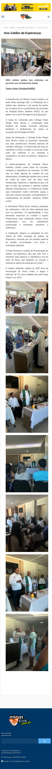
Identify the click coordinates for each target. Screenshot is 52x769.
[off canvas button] (2, 16)
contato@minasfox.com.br (20, 761)
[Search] (48, 16)
